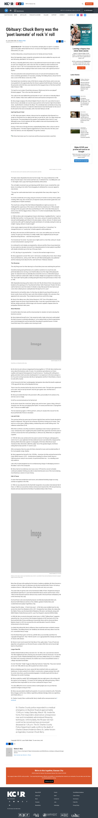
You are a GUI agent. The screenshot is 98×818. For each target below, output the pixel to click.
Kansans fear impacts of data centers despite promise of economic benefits (85, 134)
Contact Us (56, 798)
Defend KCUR (49, 781)
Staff (55, 795)
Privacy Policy (76, 805)
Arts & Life (23, 15)
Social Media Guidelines (78, 792)
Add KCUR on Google (81, 161)
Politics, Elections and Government (85, 80)
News (15, 15)
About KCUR (38, 792)
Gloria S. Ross (22, 40)
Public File (75, 802)
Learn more (81, 68)
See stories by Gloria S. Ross (22, 755)
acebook (13, 700)
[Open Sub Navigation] (18, 15)
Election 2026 (9, 15)
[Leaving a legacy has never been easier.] (81, 34)
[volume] (10, 10)
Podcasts (37, 802)
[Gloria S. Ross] (9, 752)
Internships (56, 805)
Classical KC (71, 15)
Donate (90, 4)
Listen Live (37, 795)
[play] (6, 10)
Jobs (55, 802)
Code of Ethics (76, 795)
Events (55, 792)
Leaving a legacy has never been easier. (81, 50)
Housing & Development (84, 128)
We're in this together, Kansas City (49, 770)
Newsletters (38, 805)
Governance (75, 798)
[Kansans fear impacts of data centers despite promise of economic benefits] (75, 130)
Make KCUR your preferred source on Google (81, 149)
